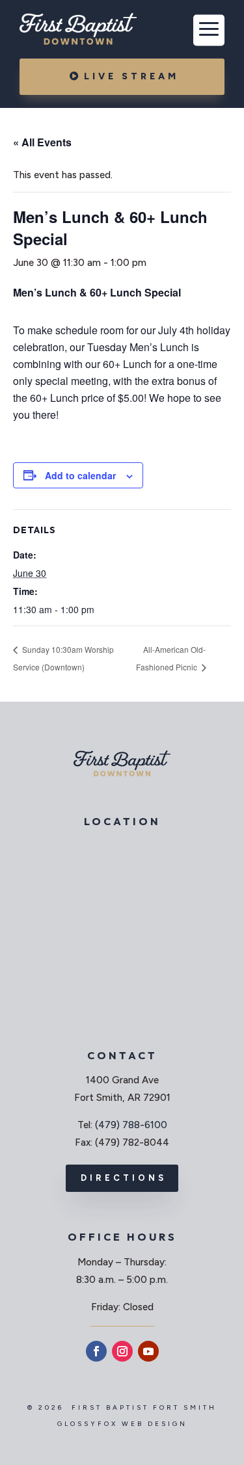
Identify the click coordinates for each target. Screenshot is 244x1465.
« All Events (42, 142)
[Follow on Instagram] (122, 1351)
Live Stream (131, 76)
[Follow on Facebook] (96, 1351)
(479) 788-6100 (131, 1125)
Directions (124, 1178)
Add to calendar (80, 475)
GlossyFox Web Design (122, 1423)
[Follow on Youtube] (148, 1351)
